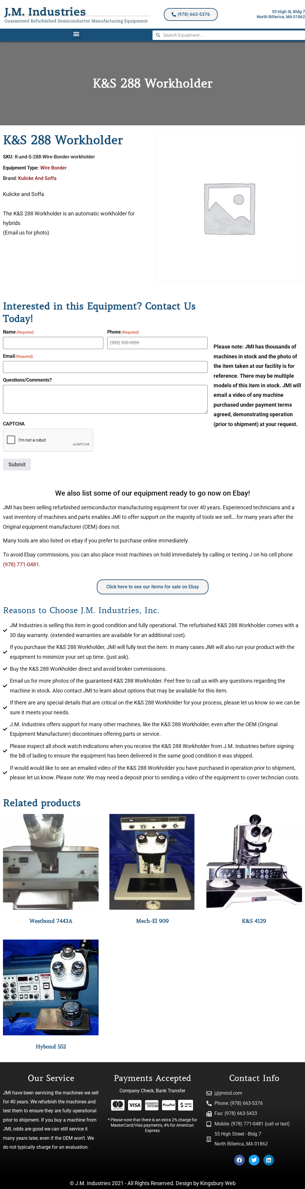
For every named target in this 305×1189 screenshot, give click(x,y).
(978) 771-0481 (21, 564)
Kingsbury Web (218, 1183)
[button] (76, 33)
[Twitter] (254, 1160)
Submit (17, 464)
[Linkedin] (268, 1160)
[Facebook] (239, 1160)
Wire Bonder (53, 168)
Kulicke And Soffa (37, 178)
